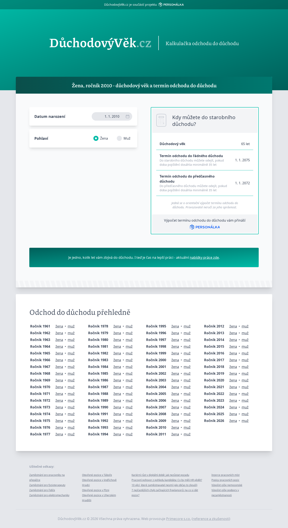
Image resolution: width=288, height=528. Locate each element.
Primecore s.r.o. (178, 518)
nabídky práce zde (204, 257)
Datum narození (49, 116)
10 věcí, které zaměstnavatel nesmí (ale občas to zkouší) (164, 485)
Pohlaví (41, 138)
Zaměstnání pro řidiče (42, 490)
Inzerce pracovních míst (225, 475)
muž (71, 326)
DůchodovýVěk (100, 43)
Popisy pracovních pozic (225, 480)
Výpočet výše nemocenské (226, 485)
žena (59, 326)
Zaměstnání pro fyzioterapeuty (47, 485)
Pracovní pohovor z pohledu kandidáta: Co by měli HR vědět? (167, 480)
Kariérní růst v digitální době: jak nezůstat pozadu (160, 475)
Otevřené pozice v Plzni (95, 490)
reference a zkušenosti (211, 518)
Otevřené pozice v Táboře (97, 475)
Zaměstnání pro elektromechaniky (49, 495)
